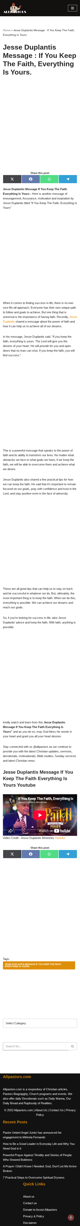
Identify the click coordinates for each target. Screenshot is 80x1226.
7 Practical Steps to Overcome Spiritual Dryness (33, 1177)
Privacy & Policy (33, 1216)
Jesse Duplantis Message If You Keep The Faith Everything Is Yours (33, 965)
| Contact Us (56, 1110)
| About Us (40, 1110)
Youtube (60, 838)
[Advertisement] (40, 128)
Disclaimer (30, 1222)
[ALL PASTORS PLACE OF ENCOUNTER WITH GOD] (14, 8)
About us (28, 1196)
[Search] (72, 1046)
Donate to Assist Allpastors (40, 1209)
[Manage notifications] (71, 1217)
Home (6, 30)
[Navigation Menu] (72, 8)
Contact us (30, 1203)
